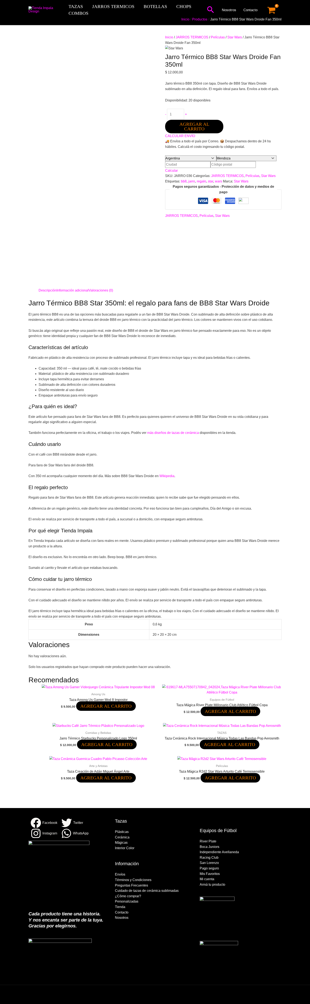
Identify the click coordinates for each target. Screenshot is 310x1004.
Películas (218, 37)
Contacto (250, 10)
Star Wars (234, 37)
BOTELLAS (155, 6)
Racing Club (209, 857)
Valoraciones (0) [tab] (101, 290)
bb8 (184, 181)
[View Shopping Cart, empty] (271, 10)
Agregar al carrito (194, 126)
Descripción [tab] (48, 290)
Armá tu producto (212, 884)
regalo (201, 181)
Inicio (169, 37)
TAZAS (76, 6)
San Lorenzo (209, 863)
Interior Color (124, 848)
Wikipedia (166, 476)
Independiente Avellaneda (219, 852)
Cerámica (122, 837)
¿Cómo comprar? (128, 896)
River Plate (208, 841)
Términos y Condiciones (133, 880)
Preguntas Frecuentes (131, 885)
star (210, 181)
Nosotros (229, 10)
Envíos (120, 874)
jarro (191, 181)
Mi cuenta (207, 879)
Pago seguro (209, 868)
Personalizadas (126, 901)
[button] (210, 10)
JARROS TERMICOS (113, 6)
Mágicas (121, 842)
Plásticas (122, 832)
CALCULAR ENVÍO (180, 136)
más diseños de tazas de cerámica (173, 433)
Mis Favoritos (210, 874)
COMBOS (78, 13)
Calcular (171, 170)
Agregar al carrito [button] (106, 706)
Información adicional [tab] (73, 290)
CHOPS (183, 6)
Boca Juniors (209, 847)
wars (218, 181)
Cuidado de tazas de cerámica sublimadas (147, 890)
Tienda (120, 907)
